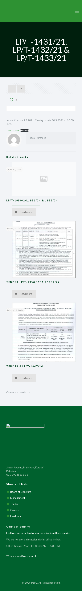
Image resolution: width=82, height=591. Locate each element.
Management (17, 497)
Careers (14, 510)
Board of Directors (20, 491)
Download (24, 130)
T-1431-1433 (13, 130)
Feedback (15, 516)
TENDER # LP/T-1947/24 (24, 366)
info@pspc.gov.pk (27, 556)
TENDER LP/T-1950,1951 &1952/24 (33, 282)
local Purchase (38, 137)
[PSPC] (41, 11)
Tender (14, 503)
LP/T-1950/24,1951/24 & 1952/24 (32, 200)
